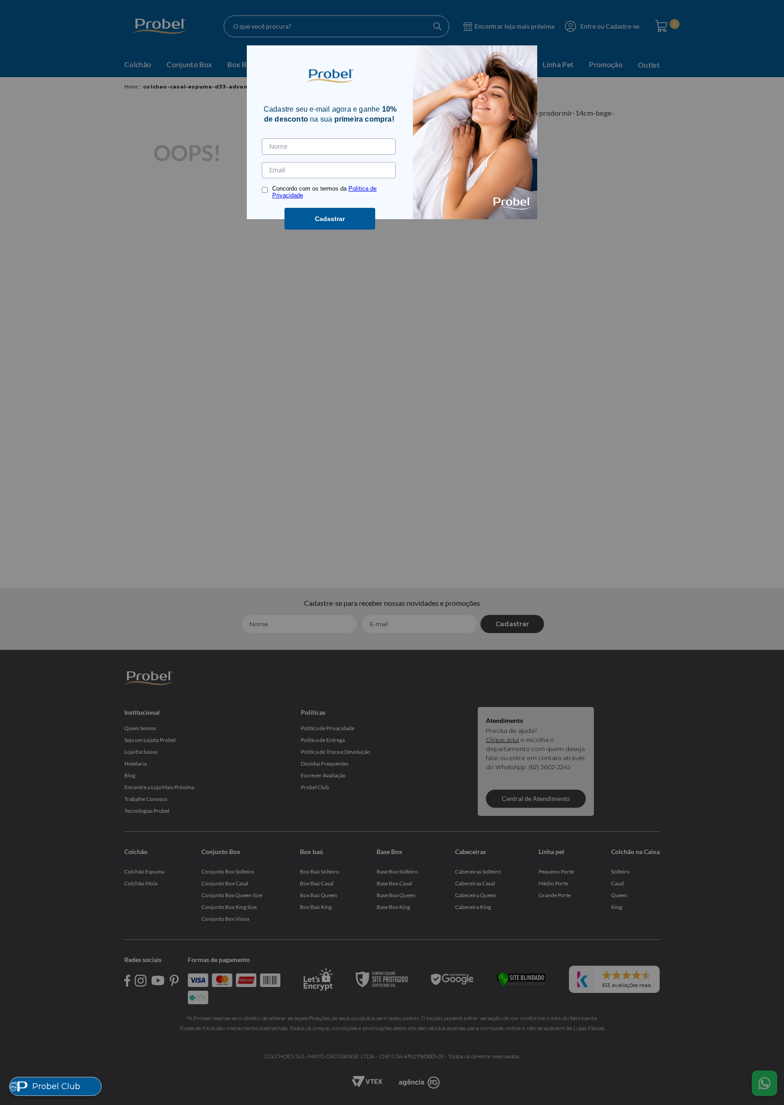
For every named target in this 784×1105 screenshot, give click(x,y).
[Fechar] (519, 63)
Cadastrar (330, 218)
